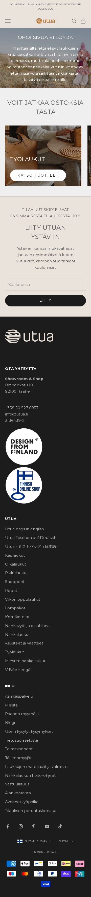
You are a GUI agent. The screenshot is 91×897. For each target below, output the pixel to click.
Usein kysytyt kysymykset (29, 731)
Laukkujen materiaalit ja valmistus (37, 766)
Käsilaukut (15, 555)
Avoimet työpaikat (22, 801)
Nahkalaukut (17, 634)
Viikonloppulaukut (22, 599)
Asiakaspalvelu (19, 696)
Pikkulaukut (16, 572)
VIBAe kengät (18, 669)
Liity (45, 300)
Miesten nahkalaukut (25, 660)
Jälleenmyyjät (18, 757)
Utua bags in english (24, 529)
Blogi (10, 722)
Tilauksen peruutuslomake (30, 810)
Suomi (64, 841)
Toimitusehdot (19, 748)
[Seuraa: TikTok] (60, 826)
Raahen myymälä (22, 713)
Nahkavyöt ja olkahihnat (28, 625)
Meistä (11, 705)
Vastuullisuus (17, 784)
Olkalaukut (15, 564)
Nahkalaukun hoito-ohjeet (30, 775)
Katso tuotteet (38, 175)
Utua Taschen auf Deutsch (30, 537)
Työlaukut (14, 652)
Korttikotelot (17, 616)
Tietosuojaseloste (21, 740)
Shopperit (14, 581)
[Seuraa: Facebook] (7, 826)
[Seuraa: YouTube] (47, 826)
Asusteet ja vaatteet (24, 643)
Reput (11, 590)
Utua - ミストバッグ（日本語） (32, 546)
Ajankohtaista (18, 792)
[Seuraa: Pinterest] (33, 826)
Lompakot (15, 608)
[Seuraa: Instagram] (20, 826)
